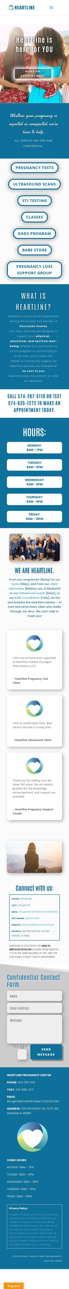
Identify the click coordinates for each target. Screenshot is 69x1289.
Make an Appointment (33, 73)
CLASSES (34, 217)
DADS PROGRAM (34, 233)
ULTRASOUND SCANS (34, 184)
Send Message (46, 1052)
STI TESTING (34, 200)
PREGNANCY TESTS (35, 167)
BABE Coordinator (27, 598)
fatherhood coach (32, 593)
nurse (15, 584)
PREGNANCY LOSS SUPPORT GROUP (34, 270)
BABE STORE (34, 250)
